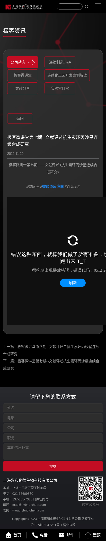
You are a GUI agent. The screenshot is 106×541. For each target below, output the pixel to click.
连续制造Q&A (60, 62)
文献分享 (22, 88)
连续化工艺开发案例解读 (67, 75)
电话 (44, 535)
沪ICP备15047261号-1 (46, 525)
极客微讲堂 (23, 75)
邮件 (70, 535)
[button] (13, 107)
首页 (17, 535)
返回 (20, 119)
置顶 (97, 535)
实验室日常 (60, 88)
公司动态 (18, 62)
